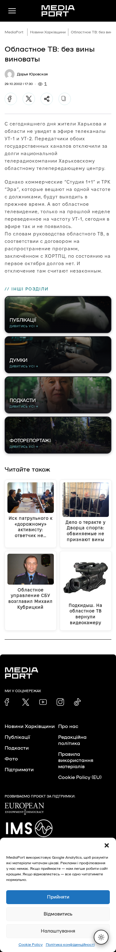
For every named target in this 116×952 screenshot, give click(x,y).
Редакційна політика (72, 740)
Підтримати (19, 769)
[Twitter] (29, 99)
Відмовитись (58, 914)
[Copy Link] (64, 99)
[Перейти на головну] (58, 11)
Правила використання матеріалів (75, 760)
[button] (107, 845)
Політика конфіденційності (70, 944)
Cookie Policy (31, 944)
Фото (11, 758)
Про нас (68, 726)
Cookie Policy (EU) (79, 777)
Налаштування (58, 931)
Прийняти (58, 897)
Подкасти (17, 748)
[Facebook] (11, 99)
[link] (8, 702)
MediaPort (14, 32)
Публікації (17, 737)
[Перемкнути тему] (101, 937)
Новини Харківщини (48, 32)
